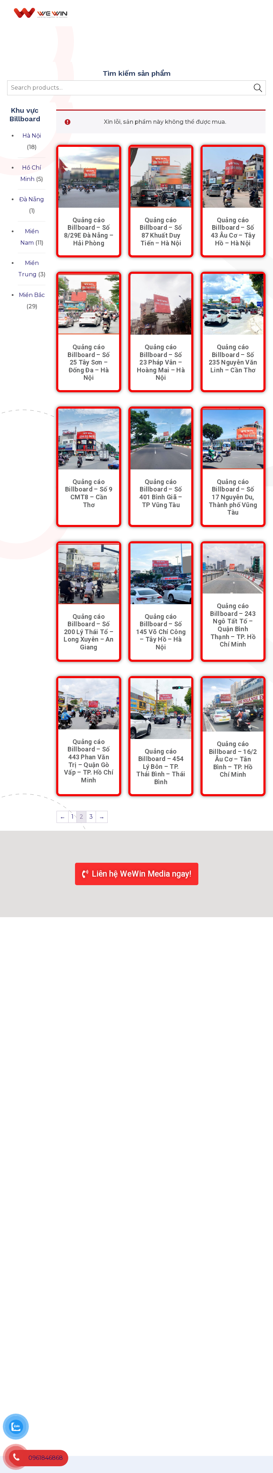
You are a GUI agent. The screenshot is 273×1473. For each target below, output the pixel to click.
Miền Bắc (32, 295)
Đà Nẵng (31, 199)
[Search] (258, 87)
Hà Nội (31, 135)
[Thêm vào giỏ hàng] (89, 203)
